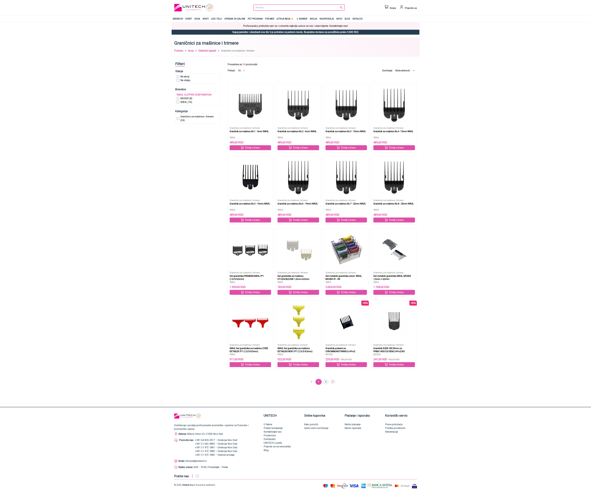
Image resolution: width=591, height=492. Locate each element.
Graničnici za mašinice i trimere (245, 128)
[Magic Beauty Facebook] (192, 476)
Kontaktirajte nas (272, 431)
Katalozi (357, 19)
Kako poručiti (311, 424)
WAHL (232, 137)
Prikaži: (232, 70)
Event (188, 19)
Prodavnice (270, 435)
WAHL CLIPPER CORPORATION (194, 94)
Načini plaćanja (352, 424)
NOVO (339, 19)
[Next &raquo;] (333, 381)
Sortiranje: (387, 70)
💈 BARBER (301, 19)
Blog (347, 19)
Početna (178, 50)
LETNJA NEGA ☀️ (285, 19)
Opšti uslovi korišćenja (316, 428)
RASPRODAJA (327, 19)
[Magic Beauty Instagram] (197, 476)
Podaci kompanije (273, 428)
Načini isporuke (353, 428)
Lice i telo (216, 19)
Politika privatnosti (395, 428)
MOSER (329, 354)
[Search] (341, 7)
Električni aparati (207, 50)
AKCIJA (313, 19)
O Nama (268, 424)
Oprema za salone (234, 19)
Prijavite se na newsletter (277, 446)
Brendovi (178, 19)
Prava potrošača (393, 424)
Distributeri (270, 439)
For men (269, 19)
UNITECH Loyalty (273, 442)
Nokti (206, 19)
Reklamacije (391, 431)
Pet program (255, 19)
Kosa (197, 19)
